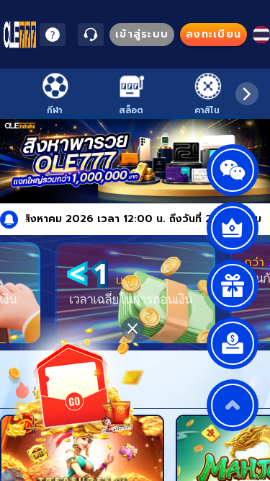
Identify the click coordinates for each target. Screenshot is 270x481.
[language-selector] (261, 34)
